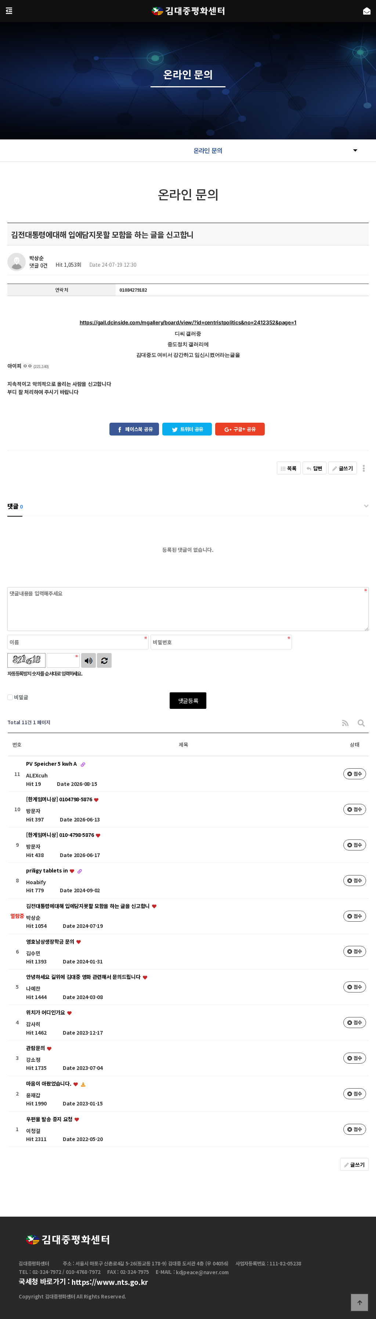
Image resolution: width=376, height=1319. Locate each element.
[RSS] (345, 722)
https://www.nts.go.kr (109, 1282)
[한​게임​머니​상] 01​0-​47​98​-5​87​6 (60, 835)
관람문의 (36, 1048)
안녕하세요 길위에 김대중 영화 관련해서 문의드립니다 (84, 977)
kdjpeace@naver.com (202, 1272)
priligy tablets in (47, 870)
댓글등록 (188, 700)
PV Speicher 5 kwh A (52, 764)
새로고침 (104, 660)
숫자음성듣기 (88, 660)
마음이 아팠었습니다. (49, 1083)
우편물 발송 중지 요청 (49, 1119)
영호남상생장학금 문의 (51, 941)
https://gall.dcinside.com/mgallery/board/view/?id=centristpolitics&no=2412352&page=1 (188, 322)
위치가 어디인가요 (46, 1012)
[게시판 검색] (361, 722)
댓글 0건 (38, 265)
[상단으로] (359, 1302)
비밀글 (21, 697)
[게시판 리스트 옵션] (364, 468)
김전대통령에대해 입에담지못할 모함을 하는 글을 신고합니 (88, 906)
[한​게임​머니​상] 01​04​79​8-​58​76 (59, 799)
